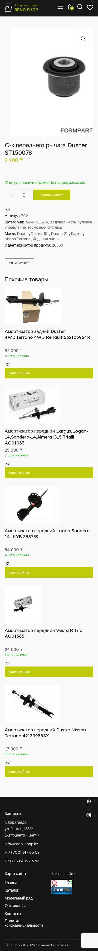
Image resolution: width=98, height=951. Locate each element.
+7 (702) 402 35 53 (22, 860)
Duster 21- (60, 233)
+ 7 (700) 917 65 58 (22, 852)
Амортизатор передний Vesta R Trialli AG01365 (45, 633)
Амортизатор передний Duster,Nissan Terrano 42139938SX (45, 733)
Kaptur (77, 233)
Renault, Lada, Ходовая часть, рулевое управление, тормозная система (48, 225)
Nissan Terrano (18, 238)
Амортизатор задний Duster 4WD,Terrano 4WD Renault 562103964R (47, 334)
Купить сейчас (51, 195)
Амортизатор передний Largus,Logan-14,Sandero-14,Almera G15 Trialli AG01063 (46, 436)
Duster (23, 233)
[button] (82, 38)
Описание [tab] (19, 263)
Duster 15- (40, 233)
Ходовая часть (46, 238)
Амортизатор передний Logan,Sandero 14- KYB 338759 (47, 533)
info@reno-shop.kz (21, 843)
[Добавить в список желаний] (8, 210)
